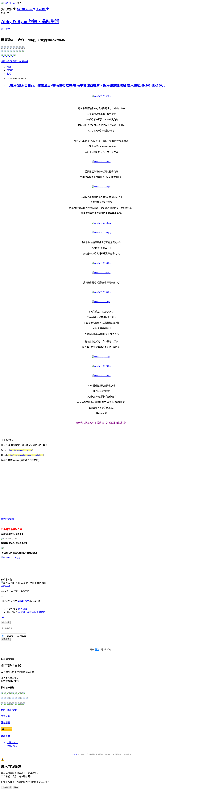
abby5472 (5, 585)
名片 (9, 74)
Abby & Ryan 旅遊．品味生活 (30, 21)
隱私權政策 (117, 754)
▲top (3, 617)
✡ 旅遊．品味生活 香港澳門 (31, 612)
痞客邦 (21, 601)
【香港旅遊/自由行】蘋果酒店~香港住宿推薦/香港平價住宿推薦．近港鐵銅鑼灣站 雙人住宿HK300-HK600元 (86, 85)
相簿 (9, 67)
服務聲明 (127, 754)
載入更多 (5, 622)
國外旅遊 (22, 609)
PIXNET (81, 754)
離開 (16, 787)
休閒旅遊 (23, 61)
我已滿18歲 (6, 787)
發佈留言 (5, 639)
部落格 (10, 70)
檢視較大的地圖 (7, 519)
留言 (27, 601)
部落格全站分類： (10, 61)
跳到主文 (5, 29)
